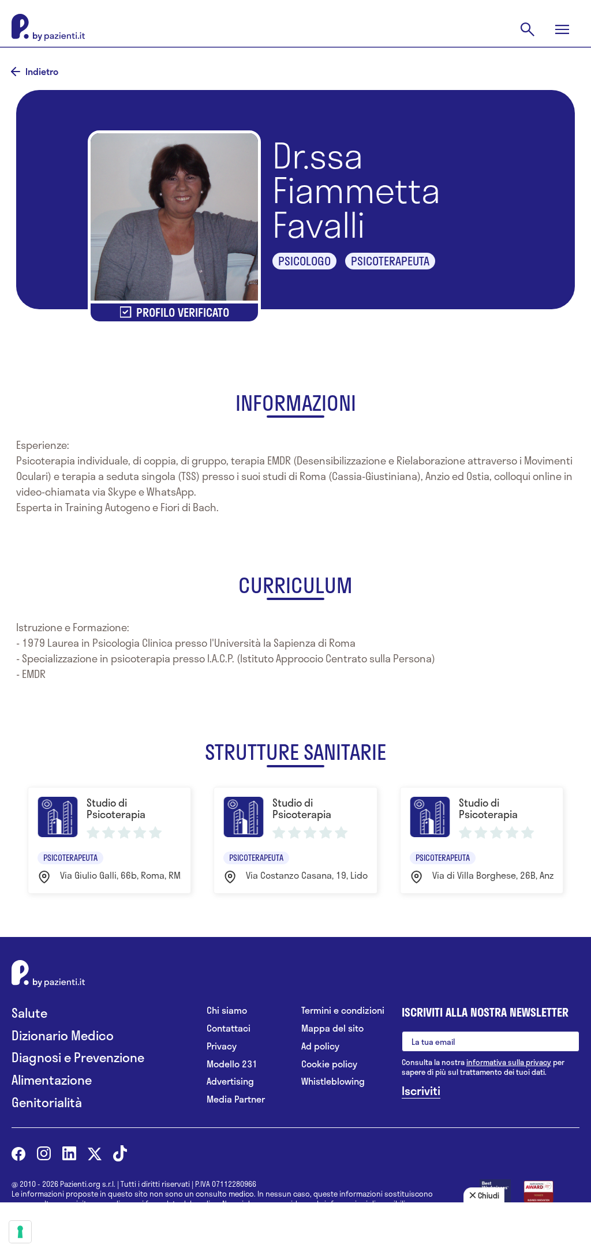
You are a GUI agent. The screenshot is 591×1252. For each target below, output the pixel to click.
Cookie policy (329, 1064)
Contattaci (228, 1028)
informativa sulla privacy (508, 1062)
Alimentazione (52, 1079)
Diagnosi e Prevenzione (78, 1057)
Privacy (222, 1046)
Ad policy (320, 1046)
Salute (29, 1012)
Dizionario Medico (63, 1035)
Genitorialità (47, 1102)
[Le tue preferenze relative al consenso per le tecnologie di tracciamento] (20, 1232)
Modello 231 (232, 1064)
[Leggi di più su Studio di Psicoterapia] (109, 840)
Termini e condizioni (342, 1010)
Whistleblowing (333, 1081)
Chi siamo (227, 1010)
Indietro (41, 71)
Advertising (230, 1081)
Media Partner (236, 1099)
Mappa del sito (332, 1028)
